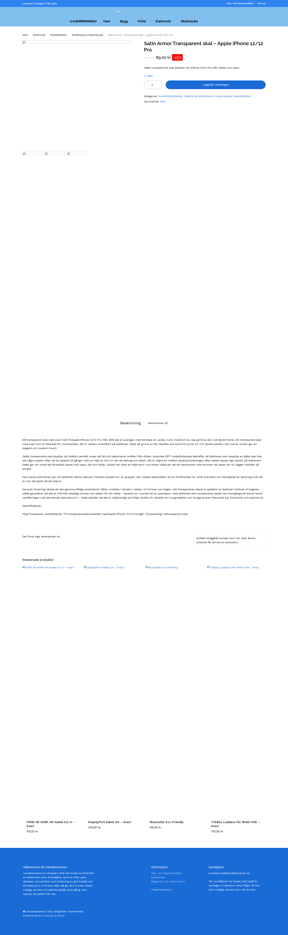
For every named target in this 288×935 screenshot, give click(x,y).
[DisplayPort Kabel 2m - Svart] (113, 690)
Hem (25, 34)
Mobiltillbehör (58, 34)
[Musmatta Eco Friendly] (175, 690)
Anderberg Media (53, 915)
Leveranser (158, 877)
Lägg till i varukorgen (216, 84)
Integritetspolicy (161, 889)
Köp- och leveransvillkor (166, 873)
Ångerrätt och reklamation (168, 881)
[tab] (130, 423)
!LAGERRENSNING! (170, 96)
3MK (163, 101)
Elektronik (39, 34)
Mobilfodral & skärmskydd (87, 34)
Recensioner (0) (158, 423)
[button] (40, 834)
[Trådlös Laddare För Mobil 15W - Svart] (236, 690)
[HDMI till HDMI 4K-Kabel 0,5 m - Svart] (51, 690)
